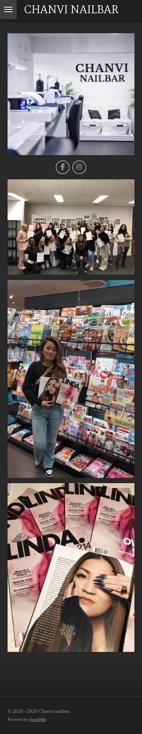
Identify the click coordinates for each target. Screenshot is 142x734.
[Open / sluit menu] (8, 9)
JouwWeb (38, 719)
